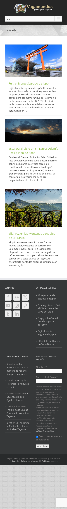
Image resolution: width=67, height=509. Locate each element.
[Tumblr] (8, 313)
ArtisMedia (14, 461)
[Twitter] (25, 297)
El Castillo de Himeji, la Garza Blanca (49, 342)
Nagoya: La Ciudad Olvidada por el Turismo (48, 321)
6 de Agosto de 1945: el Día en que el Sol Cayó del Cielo (49, 308)
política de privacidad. (45, 431)
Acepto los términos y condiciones (49, 438)
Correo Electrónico (47, 377)
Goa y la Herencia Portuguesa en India (18, 383)
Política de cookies (49, 461)
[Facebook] (8, 297)
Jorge (9, 422)
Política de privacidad (30, 461)
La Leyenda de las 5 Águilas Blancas (17, 397)
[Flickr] (16, 297)
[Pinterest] (25, 305)
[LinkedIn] (16, 313)
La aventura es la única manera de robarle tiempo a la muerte (17, 369)
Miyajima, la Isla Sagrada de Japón (47, 297)
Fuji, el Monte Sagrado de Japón (29, 83)
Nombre (41, 366)
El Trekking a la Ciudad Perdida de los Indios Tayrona (18, 411)
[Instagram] (16, 305)
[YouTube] (8, 305)
